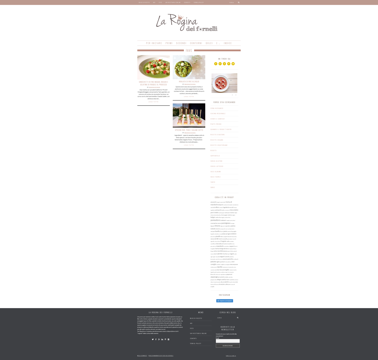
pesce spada (228, 244)
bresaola (213, 259)
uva (220, 234)
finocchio (234, 236)
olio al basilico (217, 215)
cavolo (227, 256)
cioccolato (234, 210)
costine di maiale (227, 205)
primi (169, 43)
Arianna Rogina (154, 87)
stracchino (217, 241)
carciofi (213, 207)
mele (216, 212)
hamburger (221, 212)
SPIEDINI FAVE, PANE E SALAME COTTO (189, 130)
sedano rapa (224, 272)
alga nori (222, 226)
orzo (234, 267)
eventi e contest (218, 119)
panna (233, 226)
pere (222, 244)
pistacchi (218, 210)
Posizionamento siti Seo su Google (161, 355)
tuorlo (230, 282)
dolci (209, 43)
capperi (231, 246)
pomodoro (215, 220)
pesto (227, 282)
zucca (212, 239)
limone (217, 226)
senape (213, 231)
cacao (213, 228)
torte (213, 182)
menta (221, 207)
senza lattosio (217, 166)
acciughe (225, 270)
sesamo (227, 210)
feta (228, 254)
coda (235, 254)
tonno (232, 212)
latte (215, 251)
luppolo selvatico (215, 234)
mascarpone (234, 264)
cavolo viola (214, 270)
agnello (212, 241)
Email (217, 338)
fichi (229, 217)
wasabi (217, 256)
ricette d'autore (218, 134)
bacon (229, 236)
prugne (228, 234)
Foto (160, 2)
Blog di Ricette (144, 2)
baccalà (218, 244)
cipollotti (232, 279)
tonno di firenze (215, 284)
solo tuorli (216, 177)
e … (218, 43)
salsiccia (218, 274)
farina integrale (220, 248)
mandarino (235, 205)
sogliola (223, 264)
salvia (226, 217)
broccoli (230, 207)
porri (212, 212)
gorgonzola (213, 279)
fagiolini (225, 207)
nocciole (235, 282)
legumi (212, 226)
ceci (233, 262)
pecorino (213, 236)
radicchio (218, 217)
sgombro (228, 226)
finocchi (213, 274)
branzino (222, 284)
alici (222, 231)
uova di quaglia (231, 231)
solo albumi (216, 171)
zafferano (228, 284)
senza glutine (217, 161)
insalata (232, 241)
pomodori (232, 220)
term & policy (199, 2)
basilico (218, 231)
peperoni (229, 274)
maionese (225, 267)
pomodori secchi (231, 239)
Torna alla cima (230, 355)
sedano (233, 234)
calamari (223, 220)
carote (219, 253)
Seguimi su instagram (226, 301)
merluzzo (227, 212)
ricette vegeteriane (219, 145)
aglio (218, 262)
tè (214, 282)
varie (213, 187)
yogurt (222, 256)
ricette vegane (217, 140)
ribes (212, 282)
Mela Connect (142, 355)
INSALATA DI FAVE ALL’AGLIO (189, 81)
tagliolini (213, 210)
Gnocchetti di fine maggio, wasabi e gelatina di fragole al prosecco (153, 83)
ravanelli (224, 239)
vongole (225, 236)
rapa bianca (223, 274)
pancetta (223, 202)
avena (235, 207)
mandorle (220, 246)
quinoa (219, 272)
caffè (227, 241)
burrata (219, 270)
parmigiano (225, 223)
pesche (230, 259)
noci (215, 254)
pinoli (235, 251)
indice (228, 43)
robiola (218, 264)
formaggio (224, 215)
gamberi (222, 262)
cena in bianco (217, 108)
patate (213, 261)
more (212, 254)
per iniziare (154, 43)
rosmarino (214, 223)
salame (231, 270)
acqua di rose (223, 229)
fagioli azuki (214, 272)
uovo (219, 223)
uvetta (223, 279)
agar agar (213, 256)
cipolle (219, 267)
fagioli (232, 254)
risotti (214, 150)
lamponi (220, 205)
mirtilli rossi (218, 239)
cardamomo (231, 229)
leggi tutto (153, 101)
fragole (223, 241)
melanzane (213, 267)
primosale (217, 282)
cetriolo (230, 277)
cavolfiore (213, 244)
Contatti (187, 2)
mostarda (230, 267)
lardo (235, 270)
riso (221, 236)
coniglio (213, 264)
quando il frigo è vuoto (221, 129)
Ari (154, 2)
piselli (218, 236)
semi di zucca (218, 259)
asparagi (214, 277)
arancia (225, 259)
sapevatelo (215, 156)
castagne (227, 264)
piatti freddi (216, 124)
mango (232, 223)
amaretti (213, 202)
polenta (232, 256)
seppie (228, 220)
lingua (212, 251)
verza (230, 215)
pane (225, 231)
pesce (225, 251)
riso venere (231, 272)
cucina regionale (218, 113)
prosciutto (221, 277)
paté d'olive (230, 251)
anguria (219, 202)
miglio (233, 215)
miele (226, 277)
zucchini (220, 251)
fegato (223, 217)
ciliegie (219, 279)
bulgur (213, 217)
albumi (222, 282)
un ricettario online (173, 2)
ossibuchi (235, 259)
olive (217, 207)
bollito (223, 210)
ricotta (225, 254)
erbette (218, 229)
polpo (224, 234)
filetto (227, 248)
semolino (226, 246)
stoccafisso (228, 262)
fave (227, 279)
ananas (236, 279)
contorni (196, 43)
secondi (181, 43)
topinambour (233, 248)
